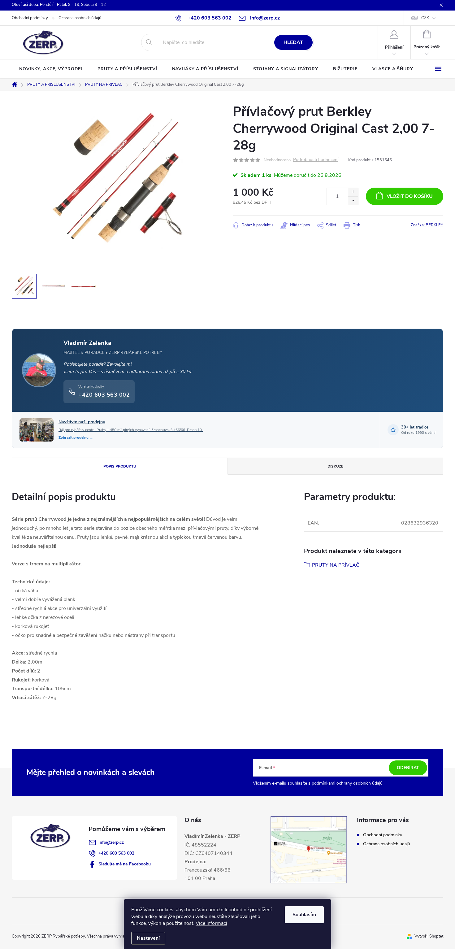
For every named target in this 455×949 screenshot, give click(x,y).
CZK (425, 18)
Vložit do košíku (410, 196)
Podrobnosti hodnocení (315, 160)
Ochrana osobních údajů (79, 18)
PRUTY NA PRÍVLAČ (335, 565)
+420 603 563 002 (116, 853)
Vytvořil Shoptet (428, 936)
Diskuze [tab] (335, 466)
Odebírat (408, 768)
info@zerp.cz (111, 842)
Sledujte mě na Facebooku (124, 864)
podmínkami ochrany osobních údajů (347, 783)
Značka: (427, 225)
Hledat (293, 42)
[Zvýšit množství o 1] (353, 192)
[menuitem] (51, 69)
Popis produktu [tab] (119, 466)
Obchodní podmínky (30, 18)
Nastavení (148, 938)
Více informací (211, 923)
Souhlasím (304, 914)
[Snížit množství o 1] (353, 200)
